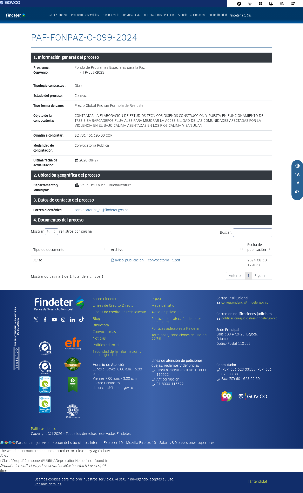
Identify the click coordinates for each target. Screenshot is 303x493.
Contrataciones (152, 15)
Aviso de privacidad (167, 312)
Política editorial (106, 345)
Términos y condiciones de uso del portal (179, 337)
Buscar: (226, 232)
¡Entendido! (257, 481)
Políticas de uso (43, 428)
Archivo (117, 250)
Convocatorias (131, 15)
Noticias (99, 338)
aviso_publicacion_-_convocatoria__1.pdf (147, 260)
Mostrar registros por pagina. (62, 231)
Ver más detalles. (48, 484)
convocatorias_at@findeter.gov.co (101, 210)
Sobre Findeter (59, 15)
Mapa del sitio (163, 305)
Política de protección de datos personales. (176, 320)
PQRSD (157, 299)
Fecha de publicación (256, 247)
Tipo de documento (49, 250)
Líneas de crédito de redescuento (119, 312)
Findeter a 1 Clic (240, 15)
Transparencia (110, 15)
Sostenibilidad (218, 15)
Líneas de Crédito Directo (113, 305)
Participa (169, 15)
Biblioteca (101, 325)
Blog (96, 318)
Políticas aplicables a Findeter (176, 328)
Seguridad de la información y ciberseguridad (117, 353)
